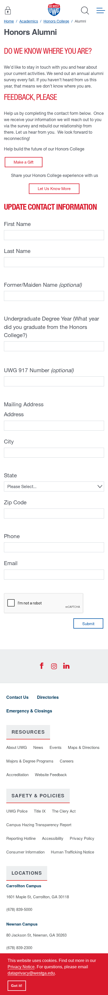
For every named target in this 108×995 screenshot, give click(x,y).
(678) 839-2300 (19, 947)
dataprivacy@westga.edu (31, 973)
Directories (48, 697)
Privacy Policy (82, 838)
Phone (12, 536)
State (10, 475)
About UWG (16, 747)
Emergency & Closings (29, 711)
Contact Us (17, 697)
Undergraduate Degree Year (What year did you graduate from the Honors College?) (51, 326)
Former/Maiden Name (43, 285)
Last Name (17, 251)
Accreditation (17, 774)
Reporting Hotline (21, 838)
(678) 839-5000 (19, 909)
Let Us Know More (54, 188)
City (9, 441)
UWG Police (17, 811)
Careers (67, 761)
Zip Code (15, 502)
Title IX (40, 811)
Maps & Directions (84, 747)
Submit (88, 623)
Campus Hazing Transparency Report (38, 824)
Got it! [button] (16, 985)
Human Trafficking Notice (72, 852)
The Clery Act (63, 811)
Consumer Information (25, 852)
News (38, 747)
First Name (17, 224)
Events (56, 747)
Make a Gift (24, 162)
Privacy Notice (21, 967)
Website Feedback (51, 774)
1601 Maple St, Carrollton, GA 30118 (37, 896)
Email (11, 563)
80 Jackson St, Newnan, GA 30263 (36, 935)
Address (14, 414)
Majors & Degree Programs (29, 761)
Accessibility (52, 838)
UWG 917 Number (38, 370)
